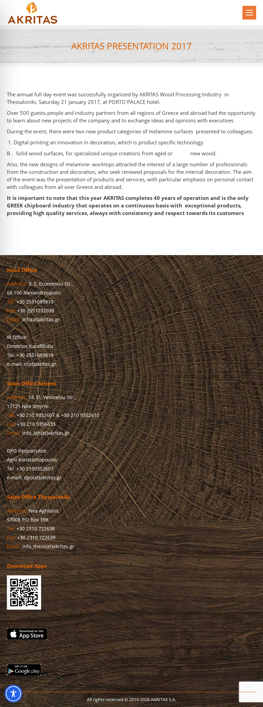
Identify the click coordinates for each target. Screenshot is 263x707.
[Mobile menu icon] (249, 13)
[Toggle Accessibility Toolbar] (13, 693)
